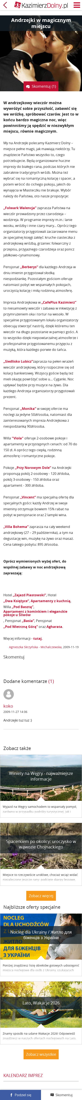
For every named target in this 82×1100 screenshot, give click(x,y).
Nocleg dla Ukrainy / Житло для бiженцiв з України (41, 935)
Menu (77, 5)
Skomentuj (64, 1095)
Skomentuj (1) (44, 86)
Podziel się (23, 1095)
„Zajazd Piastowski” (29, 595)
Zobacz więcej (41, 895)
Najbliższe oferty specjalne (31, 907)
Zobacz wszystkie (41, 1054)
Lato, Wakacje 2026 (41, 1003)
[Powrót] (5, 5)
